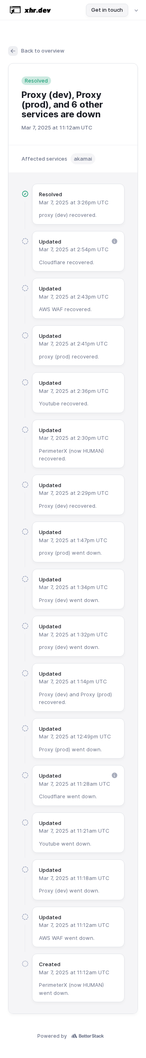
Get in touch (107, 9)
